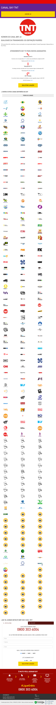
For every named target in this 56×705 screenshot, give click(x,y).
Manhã (23, 653)
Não (27, 660)
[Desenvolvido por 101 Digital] (49, 702)
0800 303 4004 (31, 61)
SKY (17, 37)
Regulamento (37, 698)
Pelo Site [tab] (33, 623)
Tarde (29, 653)
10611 (31, 80)
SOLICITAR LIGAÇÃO (28, 664)
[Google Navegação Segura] (39, 702)
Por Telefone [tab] (8, 623)
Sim (31, 660)
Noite (34, 653)
